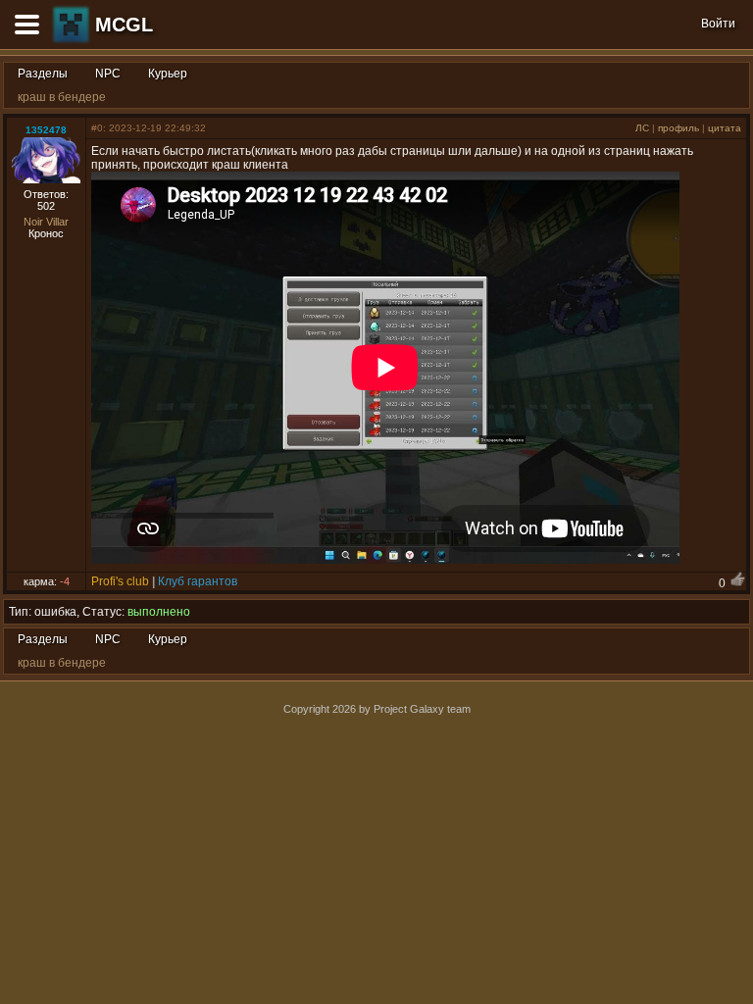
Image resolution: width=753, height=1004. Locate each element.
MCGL (124, 24)
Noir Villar (46, 221)
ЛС (642, 128)
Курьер (167, 73)
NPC (108, 73)
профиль (678, 128)
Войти (718, 23)
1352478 (46, 130)
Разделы (43, 73)
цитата (724, 128)
